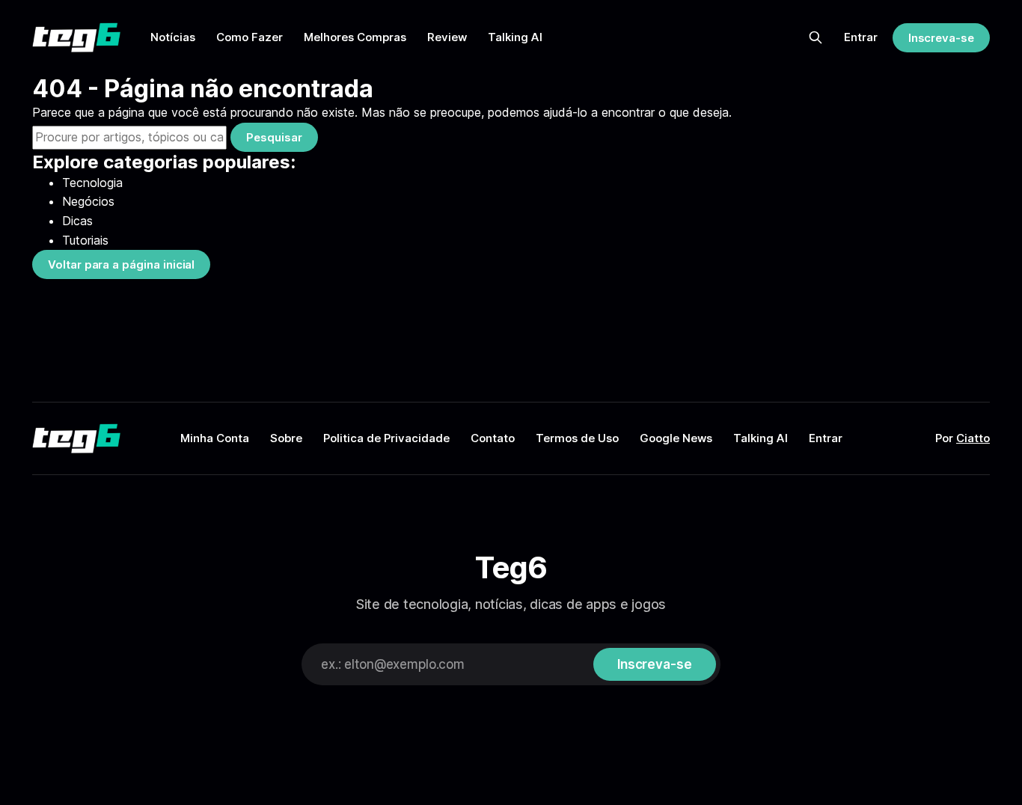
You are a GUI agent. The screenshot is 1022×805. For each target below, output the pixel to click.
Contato (493, 438)
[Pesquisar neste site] (815, 37)
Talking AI (515, 37)
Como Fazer (249, 37)
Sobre (286, 438)
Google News (676, 438)
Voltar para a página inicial (121, 264)
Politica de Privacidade (386, 438)
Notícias (172, 37)
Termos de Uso (577, 438)
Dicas (77, 220)
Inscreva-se (941, 38)
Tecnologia (92, 182)
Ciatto (973, 438)
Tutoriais (85, 240)
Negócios (88, 201)
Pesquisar (274, 137)
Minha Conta (214, 438)
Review (447, 37)
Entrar (861, 37)
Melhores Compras (355, 37)
